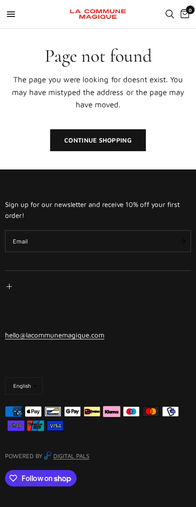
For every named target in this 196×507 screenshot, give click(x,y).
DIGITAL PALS (71, 455)
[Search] (169, 14)
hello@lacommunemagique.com (54, 335)
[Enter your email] (182, 241)
